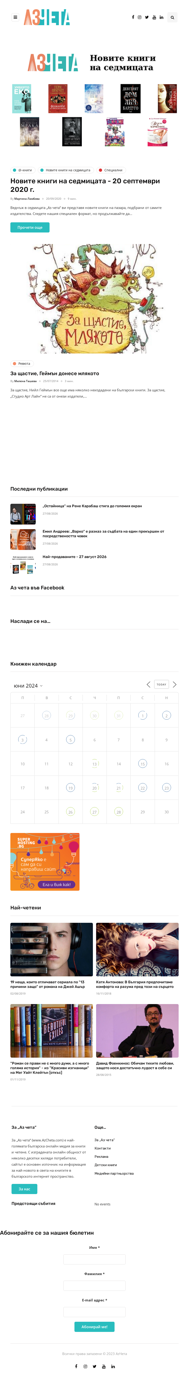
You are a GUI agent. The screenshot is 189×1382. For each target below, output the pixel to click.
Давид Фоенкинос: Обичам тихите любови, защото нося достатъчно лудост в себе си (135, 1065)
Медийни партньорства (114, 1173)
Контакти (102, 1148)
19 (70, 788)
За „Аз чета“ (104, 1140)
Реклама (101, 1157)
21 (119, 788)
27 (94, 812)
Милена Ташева (25, 381)
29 (70, 715)
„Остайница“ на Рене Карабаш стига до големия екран (92, 506)
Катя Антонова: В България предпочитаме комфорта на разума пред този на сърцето (135, 984)
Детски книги (105, 1165)
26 (70, 812)
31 (119, 715)
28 (46, 715)
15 (143, 764)
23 (167, 788)
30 (94, 715)
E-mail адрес (94, 1300)
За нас (24, 1189)
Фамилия (94, 1273)
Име (94, 1247)
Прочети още (30, 227)
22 (143, 788)
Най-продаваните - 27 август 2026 (74, 557)
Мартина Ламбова (27, 199)
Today (161, 684)
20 (94, 788)
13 (94, 764)
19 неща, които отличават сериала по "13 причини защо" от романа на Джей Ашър (47, 984)
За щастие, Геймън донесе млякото (54, 373)
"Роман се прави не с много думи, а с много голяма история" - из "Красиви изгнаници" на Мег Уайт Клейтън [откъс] (49, 1068)
